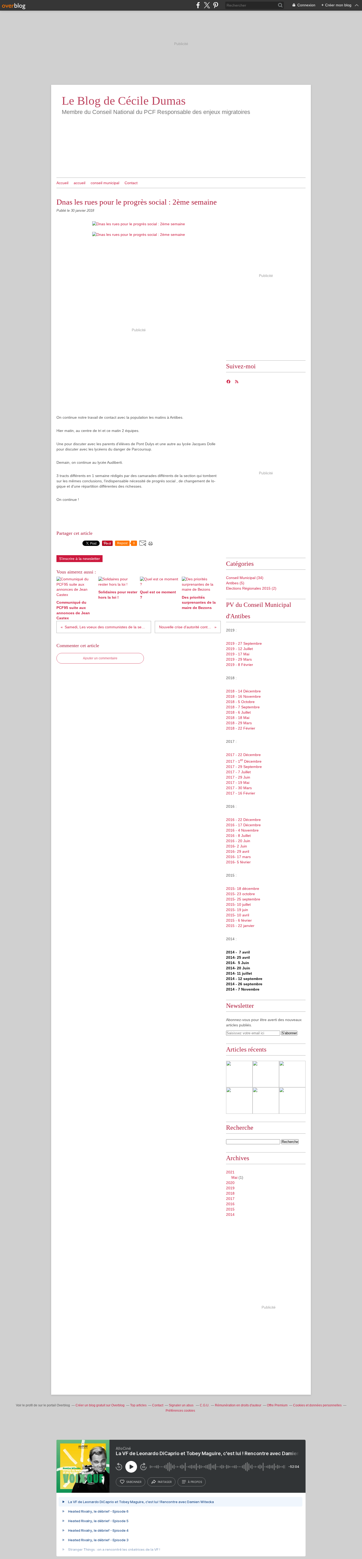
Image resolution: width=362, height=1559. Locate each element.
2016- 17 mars (238, 857)
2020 (230, 1183)
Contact (131, 183)
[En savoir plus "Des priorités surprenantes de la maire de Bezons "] (239, 1100)
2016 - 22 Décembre (243, 820)
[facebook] (198, 5)
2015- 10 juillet (238, 904)
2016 (230, 1204)
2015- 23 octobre (240, 894)
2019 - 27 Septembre (244, 643)
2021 (230, 1172)
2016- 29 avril (237, 851)
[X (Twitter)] (207, 5)
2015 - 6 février (239, 920)
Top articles (138, 1405)
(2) (251, 588)
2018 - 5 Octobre (240, 702)
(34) (244, 578)
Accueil (62, 183)
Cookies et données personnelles (317, 1405)
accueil (79, 183)
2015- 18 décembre (242, 888)
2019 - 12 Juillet (239, 649)
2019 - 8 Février (239, 665)
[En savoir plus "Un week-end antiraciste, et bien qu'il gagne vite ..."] (266, 1100)
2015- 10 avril (237, 915)
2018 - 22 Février (240, 728)
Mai (234, 1177)
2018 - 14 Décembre (243, 691)
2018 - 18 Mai (237, 718)
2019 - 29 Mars (239, 659)
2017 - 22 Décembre (243, 755)
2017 (230, 1198)
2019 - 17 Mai (237, 654)
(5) (235, 583)
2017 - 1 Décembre (244, 761)
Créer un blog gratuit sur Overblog (100, 1405)
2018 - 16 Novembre (243, 696)
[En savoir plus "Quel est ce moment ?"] (292, 1074)
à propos (195, 1481)
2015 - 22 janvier (240, 926)
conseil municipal (105, 183)
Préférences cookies (180, 1410)
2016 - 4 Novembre (242, 830)
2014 (230, 1214)
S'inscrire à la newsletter (79, 559)
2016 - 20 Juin (238, 841)
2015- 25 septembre (243, 899)
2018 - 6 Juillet (238, 712)
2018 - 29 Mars (239, 723)
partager (165, 1481)
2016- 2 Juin (236, 846)
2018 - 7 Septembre (243, 707)
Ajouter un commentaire (100, 658)
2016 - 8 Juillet (238, 835)
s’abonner (134, 1481)
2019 (230, 1188)
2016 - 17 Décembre (243, 825)
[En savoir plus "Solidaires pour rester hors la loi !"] (266, 1074)
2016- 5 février (238, 862)
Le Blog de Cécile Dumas (124, 100)
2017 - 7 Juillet (238, 772)
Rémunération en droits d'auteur (238, 1405)
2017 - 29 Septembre (244, 767)
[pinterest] (215, 5)
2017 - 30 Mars (239, 788)
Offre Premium (277, 1405)
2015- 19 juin (237, 910)
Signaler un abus (181, 1405)
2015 (230, 1209)
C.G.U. (204, 1405)
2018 (230, 1193)
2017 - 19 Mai (237, 782)
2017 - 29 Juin (238, 777)
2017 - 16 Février (240, 793)
